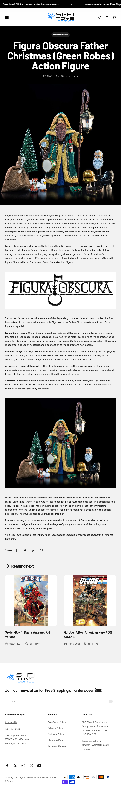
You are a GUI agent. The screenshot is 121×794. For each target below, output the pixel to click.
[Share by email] (41, 550)
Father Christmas (60, 34)
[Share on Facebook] (17, 550)
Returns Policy (56, 734)
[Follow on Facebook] (7, 765)
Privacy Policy (55, 728)
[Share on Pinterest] (33, 550)
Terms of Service (57, 745)
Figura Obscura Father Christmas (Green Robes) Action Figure (47, 534)
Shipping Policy (56, 739)
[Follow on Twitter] (15, 765)
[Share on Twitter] (25, 550)
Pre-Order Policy (57, 722)
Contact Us (11, 722)
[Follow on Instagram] (23, 765)
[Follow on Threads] (31, 765)
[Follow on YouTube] (39, 765)
